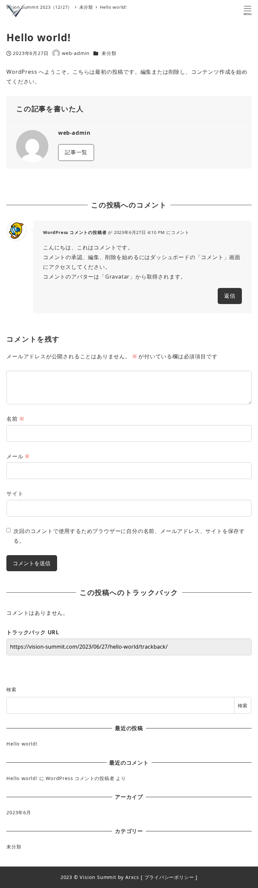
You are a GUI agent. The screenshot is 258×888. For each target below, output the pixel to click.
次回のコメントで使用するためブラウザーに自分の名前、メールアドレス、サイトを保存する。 (129, 535)
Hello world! (22, 744)
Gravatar (117, 276)
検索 (11, 689)
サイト (14, 493)
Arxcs (132, 877)
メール (18, 456)
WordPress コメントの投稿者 (74, 232)
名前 (15, 418)
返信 (229, 295)
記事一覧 (76, 152)
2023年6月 (18, 812)
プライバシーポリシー (169, 877)
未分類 (108, 53)
